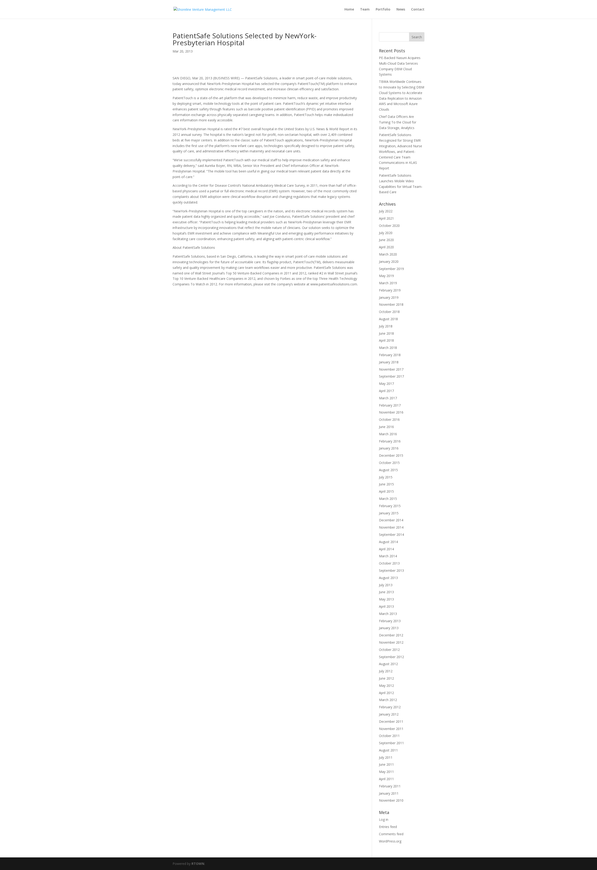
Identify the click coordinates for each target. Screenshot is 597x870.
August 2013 (388, 577)
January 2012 (389, 714)
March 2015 (388, 498)
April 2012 (386, 693)
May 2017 (386, 383)
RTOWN (197, 863)
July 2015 (385, 477)
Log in (383, 819)
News (400, 9)
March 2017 (388, 398)
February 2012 (390, 707)
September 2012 (391, 657)
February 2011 (390, 786)
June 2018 (386, 333)
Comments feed (391, 834)
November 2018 (391, 304)
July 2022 (385, 211)
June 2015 (386, 484)
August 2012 (388, 664)
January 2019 (389, 297)
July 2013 (385, 585)
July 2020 (385, 233)
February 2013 (390, 621)
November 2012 (391, 642)
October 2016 (389, 419)
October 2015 (389, 462)
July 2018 (385, 326)
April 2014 (386, 549)
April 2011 (386, 779)
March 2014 (388, 556)
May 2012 (386, 685)
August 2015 (388, 470)
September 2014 (391, 534)
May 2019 (386, 276)
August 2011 (388, 750)
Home (349, 9)
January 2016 (389, 448)
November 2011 (391, 728)
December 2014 (391, 520)
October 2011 (389, 735)
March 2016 (388, 434)
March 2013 (388, 613)
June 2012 (386, 678)
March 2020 (388, 254)
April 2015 (386, 491)
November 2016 (391, 412)
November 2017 (391, 369)
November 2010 (391, 800)
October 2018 (389, 311)
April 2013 (386, 606)
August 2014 (388, 542)
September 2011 (391, 743)
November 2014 (391, 527)
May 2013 (386, 599)
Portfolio (383, 9)
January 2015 (389, 513)
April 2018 (386, 340)
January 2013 (389, 628)
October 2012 (389, 649)
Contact (417, 9)
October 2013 (389, 563)
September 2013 (391, 570)
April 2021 (386, 218)
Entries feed (388, 826)
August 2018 (388, 319)
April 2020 (386, 247)
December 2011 (391, 721)
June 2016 (386, 426)
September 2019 (391, 269)
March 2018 (388, 347)
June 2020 (386, 240)
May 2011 (386, 771)
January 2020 (389, 261)
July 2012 (385, 671)
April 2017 (386, 391)
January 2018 (389, 362)
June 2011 (386, 764)
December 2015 (391, 455)
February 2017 (390, 405)
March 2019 (388, 283)
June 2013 (386, 592)
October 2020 (389, 225)
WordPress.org (390, 841)
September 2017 (391, 376)
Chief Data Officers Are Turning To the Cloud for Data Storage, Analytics (397, 122)
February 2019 (390, 290)
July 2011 (385, 757)
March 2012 (388, 700)
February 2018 (390, 355)
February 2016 (390, 441)
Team (365, 9)
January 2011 (389, 793)
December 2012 (391, 635)
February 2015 (390, 506)
